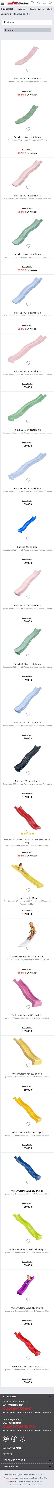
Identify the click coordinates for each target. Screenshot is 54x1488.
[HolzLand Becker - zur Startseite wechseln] (18, 3)
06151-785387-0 (19, 1426)
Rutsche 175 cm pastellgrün (27, 255)
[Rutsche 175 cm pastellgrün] (27, 231)
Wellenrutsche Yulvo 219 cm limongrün (27, 1251)
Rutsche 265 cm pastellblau (27, 490)
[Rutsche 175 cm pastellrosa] (27, 173)
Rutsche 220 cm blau (27, 548)
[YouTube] (7, 1439)
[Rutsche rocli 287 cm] (27, 875)
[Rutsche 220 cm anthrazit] (27, 758)
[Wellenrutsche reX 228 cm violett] (27, 992)
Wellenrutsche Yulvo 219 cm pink (27, 1309)
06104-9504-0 (17, 1408)
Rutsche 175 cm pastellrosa (27, 197)
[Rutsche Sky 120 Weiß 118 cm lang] (27, 934)
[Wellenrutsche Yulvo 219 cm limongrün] (27, 1227)
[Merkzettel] (38, 3)
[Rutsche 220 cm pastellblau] (27, 700)
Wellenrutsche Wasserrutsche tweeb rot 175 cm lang (27, 842)
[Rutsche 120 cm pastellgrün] (27, 114)
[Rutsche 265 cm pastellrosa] (27, 349)
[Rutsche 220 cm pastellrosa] (27, 583)
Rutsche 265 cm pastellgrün (27, 431)
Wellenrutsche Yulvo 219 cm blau (27, 1192)
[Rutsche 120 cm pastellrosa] (27, 56)
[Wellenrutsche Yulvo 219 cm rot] (27, 1344)
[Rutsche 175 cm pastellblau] (27, 290)
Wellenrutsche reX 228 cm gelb (27, 1075)
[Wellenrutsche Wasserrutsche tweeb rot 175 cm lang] (27, 817)
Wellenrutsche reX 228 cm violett (27, 1016)
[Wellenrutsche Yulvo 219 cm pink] (27, 1285)
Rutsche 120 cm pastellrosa (27, 80)
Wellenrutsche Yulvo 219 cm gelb (27, 1133)
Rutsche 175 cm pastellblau (27, 314)
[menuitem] (32, 3)
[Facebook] (15, 1439)
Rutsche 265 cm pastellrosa (27, 373)
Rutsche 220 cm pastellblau (27, 724)
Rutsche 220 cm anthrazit (27, 782)
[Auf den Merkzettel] (28, 71)
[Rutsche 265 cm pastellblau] (27, 466)
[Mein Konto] (45, 3)
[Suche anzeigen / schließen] (32, 3)
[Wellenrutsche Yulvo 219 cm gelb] (27, 1110)
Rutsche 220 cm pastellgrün (27, 665)
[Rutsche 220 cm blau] (27, 524)
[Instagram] (23, 1439)
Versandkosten (10, 1478)
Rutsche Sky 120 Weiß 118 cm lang (27, 958)
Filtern (10, 22)
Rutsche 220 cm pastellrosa (27, 607)
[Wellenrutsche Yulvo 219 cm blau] (27, 1168)
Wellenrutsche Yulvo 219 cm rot (27, 1368)
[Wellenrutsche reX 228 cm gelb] (27, 1051)
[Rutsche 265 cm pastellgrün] (27, 407)
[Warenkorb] (51, 3)
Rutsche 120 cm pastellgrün (27, 138)
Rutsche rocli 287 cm (27, 901)
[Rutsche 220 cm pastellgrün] (27, 641)
